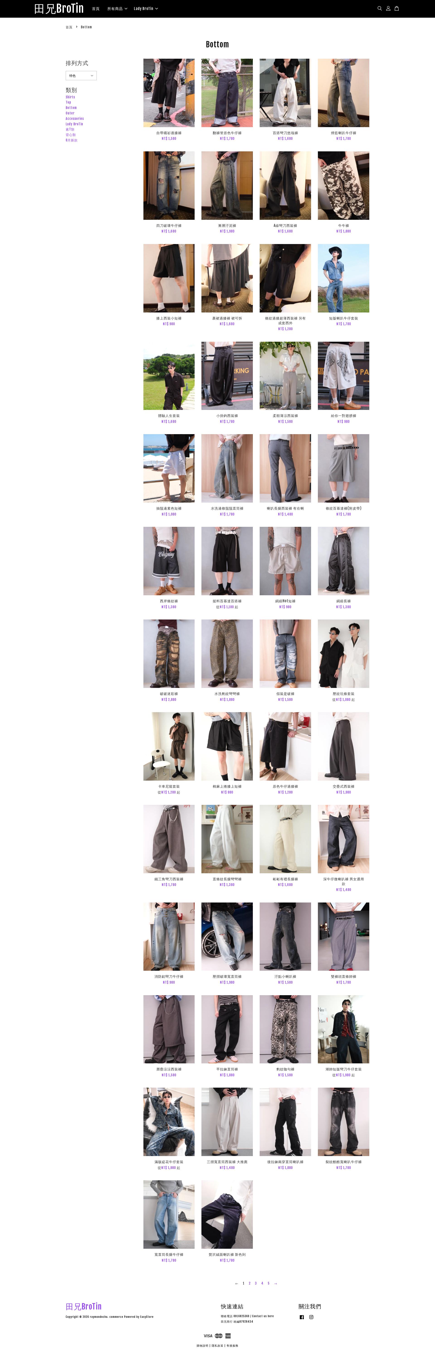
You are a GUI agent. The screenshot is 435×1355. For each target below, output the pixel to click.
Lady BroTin (143, 8)
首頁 (96, 8)
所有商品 (115, 8)
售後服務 (232, 1345)
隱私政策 (217, 1345)
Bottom (71, 108)
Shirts (70, 97)
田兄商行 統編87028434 (237, 1321)
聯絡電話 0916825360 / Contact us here (247, 1316)
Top (68, 102)
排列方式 (77, 63)
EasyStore (147, 1317)
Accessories (75, 119)
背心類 (71, 135)
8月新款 (72, 140)
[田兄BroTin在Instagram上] (311, 1319)
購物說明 (202, 1345)
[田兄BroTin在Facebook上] (302, 1319)
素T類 (70, 129)
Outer (70, 113)
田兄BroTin (59, 8)
